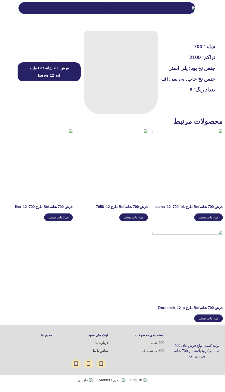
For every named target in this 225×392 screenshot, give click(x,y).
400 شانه (157, 343)
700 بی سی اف (153, 350)
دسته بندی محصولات (149, 335)
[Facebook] (101, 364)
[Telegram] (88, 364)
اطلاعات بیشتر (208, 217)
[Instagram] (76, 364)
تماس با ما (100, 350)
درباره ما (101, 343)
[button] (106, 8)
